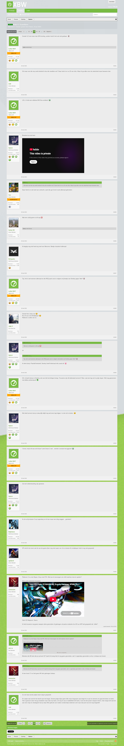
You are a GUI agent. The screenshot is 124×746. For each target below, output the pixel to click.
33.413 (17, 152)
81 (29, 31)
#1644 (114, 177)
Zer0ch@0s (12, 589)
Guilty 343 (12, 230)
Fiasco (31, 26)
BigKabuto (12, 532)
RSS (115, 741)
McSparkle (12, 259)
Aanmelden (111, 1)
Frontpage (12, 10)
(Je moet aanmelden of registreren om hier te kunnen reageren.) (102, 723)
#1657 (114, 630)
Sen (10, 195)
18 (18, 653)
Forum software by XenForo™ (20, 743)
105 (44, 31)
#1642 (114, 94)
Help (97, 741)
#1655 (114, 542)
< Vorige (20, 31)
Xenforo (22, 741)
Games (18, 26)
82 (31, 31)
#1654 (114, 513)
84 (36, 31)
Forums (20, 10)
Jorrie (24, 47)
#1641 (114, 65)
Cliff (10, 84)
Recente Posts (25, 14)
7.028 (17, 263)
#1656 (114, 571)
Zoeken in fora (14, 14)
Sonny (24, 228)
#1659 (114, 689)
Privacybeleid (114, 743)
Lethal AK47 (12, 49)
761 (18, 331)
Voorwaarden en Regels (104, 743)
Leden (28, 10)
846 (18, 594)
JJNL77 (11, 326)
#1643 (114, 129)
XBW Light (10, 741)
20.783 (17, 536)
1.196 (17, 88)
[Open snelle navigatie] (116, 19)
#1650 (114, 372)
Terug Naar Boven (109, 741)
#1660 (114, 718)
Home (101, 741)
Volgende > (49, 31)
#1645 (114, 212)
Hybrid (10, 148)
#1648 (114, 308)
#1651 (114, 407)
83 (34, 31)
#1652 (114, 443)
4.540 (17, 202)
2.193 (17, 565)
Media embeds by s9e (40, 743)
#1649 (114, 337)
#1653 (114, 478)
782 (18, 234)
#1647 (114, 273)
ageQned (11, 560)
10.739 (17, 56)
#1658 (114, 660)
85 (39, 31)
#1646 (114, 241)
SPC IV (11, 648)
